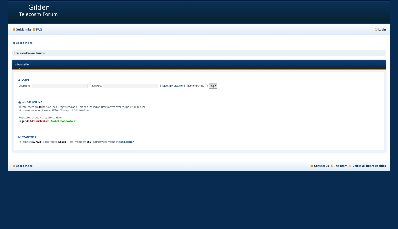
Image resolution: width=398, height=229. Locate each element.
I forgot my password (172, 85)
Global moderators (63, 121)
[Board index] (38, 12)
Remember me (196, 85)
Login (25, 80)
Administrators (39, 121)
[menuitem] (37, 29)
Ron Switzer (126, 142)
